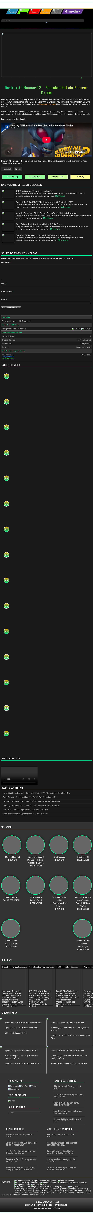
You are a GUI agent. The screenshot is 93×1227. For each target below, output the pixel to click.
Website (4, 299)
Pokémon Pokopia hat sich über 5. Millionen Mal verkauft (66, 1103)
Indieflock (19, 1192)
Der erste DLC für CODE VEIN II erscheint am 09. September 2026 (21, 1143)
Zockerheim (38, 1192)
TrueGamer (27, 1191)
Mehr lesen (60, 196)
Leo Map (6, 801)
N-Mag (86, 1191)
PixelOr (18, 1191)
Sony (56, 78)
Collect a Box (6, 1194)
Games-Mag (19, 1189)
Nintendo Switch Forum (44, 1191)
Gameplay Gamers (33, 1189)
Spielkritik (58, 1191)
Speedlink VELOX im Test (16, 1033)
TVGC (59, 1192)
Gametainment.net (20, 1194)
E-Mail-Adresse (7, 292)
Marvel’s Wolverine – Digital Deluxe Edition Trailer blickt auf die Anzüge (59, 1152)
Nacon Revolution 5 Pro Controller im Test (23, 1063)
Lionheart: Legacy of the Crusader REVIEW (29, 810)
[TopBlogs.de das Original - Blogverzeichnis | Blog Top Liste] (40, 1187)
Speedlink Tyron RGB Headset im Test (21, 1050)
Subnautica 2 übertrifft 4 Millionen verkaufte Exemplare (36, 801)
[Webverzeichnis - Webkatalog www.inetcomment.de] (63, 1183)
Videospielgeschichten (73, 1191)
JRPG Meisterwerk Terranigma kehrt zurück (67, 1087)
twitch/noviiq (50, 1192)
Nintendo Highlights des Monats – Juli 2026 (68, 1120)
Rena (21, 78)
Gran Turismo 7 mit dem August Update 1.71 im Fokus (61, 1160)
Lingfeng (6, 805)
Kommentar (6, 262)
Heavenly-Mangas (69, 1189)
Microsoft (31, 78)
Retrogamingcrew (37, 1194)
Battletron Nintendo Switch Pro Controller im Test (37, 797)
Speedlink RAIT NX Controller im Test (21, 1028)
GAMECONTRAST (51, 1202)
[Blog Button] (74, 1187)
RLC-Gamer (69, 1192)
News (39, 78)
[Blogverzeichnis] (66, 1181)
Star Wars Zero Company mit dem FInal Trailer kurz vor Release (20, 1152)
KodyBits (28, 1192)
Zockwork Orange (83, 1192)
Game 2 (46, 1189)
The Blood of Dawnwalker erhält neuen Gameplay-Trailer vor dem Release (20, 1168)
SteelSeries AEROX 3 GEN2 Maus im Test (23, 1023)
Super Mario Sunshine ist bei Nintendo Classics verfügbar (68, 1112)
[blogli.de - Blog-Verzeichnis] (27, 1183)
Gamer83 (55, 1189)
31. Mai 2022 (8, 78)
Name (3, 284)
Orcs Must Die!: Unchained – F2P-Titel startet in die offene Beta (43, 793)
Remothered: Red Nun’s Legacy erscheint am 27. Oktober (69, 1095)
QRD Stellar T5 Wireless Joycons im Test (69, 1063)
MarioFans (82, 1189)
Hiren (57, 1208)
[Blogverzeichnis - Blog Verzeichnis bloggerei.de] (36, 1181)
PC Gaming (48, 78)
